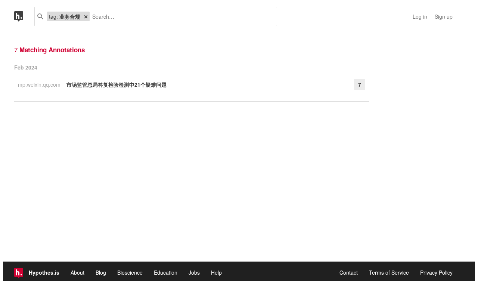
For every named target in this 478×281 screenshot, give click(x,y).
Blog (101, 272)
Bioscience (130, 272)
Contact (348, 272)
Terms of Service (389, 272)
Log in (420, 16)
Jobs (194, 272)
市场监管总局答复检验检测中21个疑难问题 (116, 84)
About (77, 272)
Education (165, 272)
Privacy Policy (436, 272)
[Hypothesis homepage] (24, 16)
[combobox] (180, 16)
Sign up (444, 16)
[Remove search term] (86, 16)
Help (216, 272)
